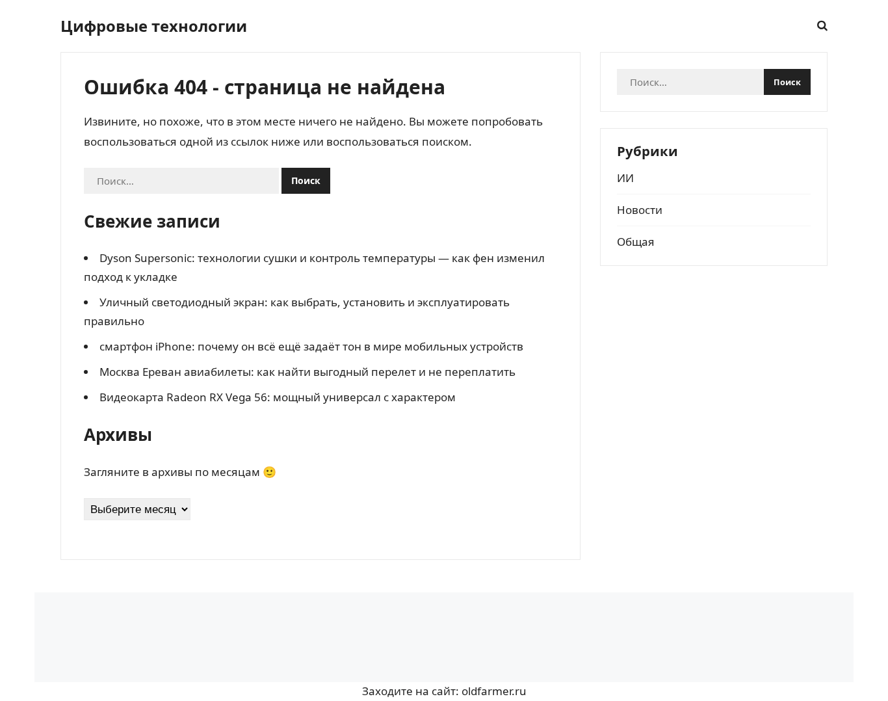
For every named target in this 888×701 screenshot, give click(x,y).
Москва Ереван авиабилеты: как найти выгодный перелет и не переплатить (307, 371)
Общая (636, 241)
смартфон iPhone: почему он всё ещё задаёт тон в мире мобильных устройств (311, 346)
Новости (639, 209)
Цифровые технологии (153, 26)
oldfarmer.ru (494, 690)
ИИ (625, 177)
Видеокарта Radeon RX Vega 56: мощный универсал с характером (277, 397)
